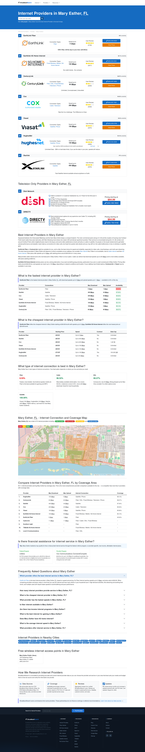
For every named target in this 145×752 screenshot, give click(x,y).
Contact (108, 728)
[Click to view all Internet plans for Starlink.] (33, 165)
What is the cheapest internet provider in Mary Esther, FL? (43, 595)
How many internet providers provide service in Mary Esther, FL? (46, 590)
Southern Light (28, 524)
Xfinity (76, 725)
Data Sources (94, 730)
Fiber (55, 44)
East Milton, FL (51, 642)
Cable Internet (63, 730)
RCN (76, 741)
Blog (92, 722)
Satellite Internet (64, 738)
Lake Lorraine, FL (67, 640)
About (107, 722)
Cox (20, 296)
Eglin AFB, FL (76, 640)
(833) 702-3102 (112, 222)
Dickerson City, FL (77, 642)
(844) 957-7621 (112, 102)
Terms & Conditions (34, 736)
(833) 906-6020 (112, 41)
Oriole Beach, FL (94, 642)
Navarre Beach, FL (121, 640)
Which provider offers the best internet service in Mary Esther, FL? (46, 575)
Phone (59, 86)
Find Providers (79, 710)
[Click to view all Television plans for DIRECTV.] (33, 220)
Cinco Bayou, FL (41, 640)
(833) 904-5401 (112, 61)
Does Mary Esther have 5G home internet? (37, 618)
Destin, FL (98, 640)
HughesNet (22, 306)
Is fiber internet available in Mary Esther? (36, 604)
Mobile (59, 63)
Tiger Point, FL (59, 642)
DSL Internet (63, 733)
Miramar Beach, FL (23, 642)
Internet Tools (94, 725)
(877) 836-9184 (112, 162)
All (31, 426)
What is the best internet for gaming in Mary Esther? (41, 614)
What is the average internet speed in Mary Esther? (40, 623)
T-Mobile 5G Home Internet (31, 527)
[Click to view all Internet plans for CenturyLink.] (33, 83)
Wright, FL (33, 640)
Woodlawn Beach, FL (34, 642)
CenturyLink (23, 309)
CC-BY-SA (114, 474)
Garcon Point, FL (104, 642)
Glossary (93, 728)
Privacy (27, 736)
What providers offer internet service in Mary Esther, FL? (43, 628)
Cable (51, 106)
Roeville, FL (112, 642)
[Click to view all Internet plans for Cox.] (33, 104)
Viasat (21, 299)
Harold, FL (43, 642)
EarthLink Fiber (24, 289)
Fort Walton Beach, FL (24, 640)
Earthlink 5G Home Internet (27, 303)
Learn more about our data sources (111, 701)
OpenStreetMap (103, 474)
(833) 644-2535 (112, 142)
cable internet (112, 251)
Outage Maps (94, 733)
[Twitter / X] (110, 735)
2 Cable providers (70, 421)
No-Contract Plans (64, 741)
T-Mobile (77, 738)
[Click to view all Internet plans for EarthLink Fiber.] (33, 43)
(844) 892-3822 (112, 203)
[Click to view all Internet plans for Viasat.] (33, 125)
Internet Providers (64, 722)
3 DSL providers (80, 421)
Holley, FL (112, 640)
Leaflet (92, 474)
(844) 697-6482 (112, 81)
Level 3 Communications (31, 531)
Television (53, 86)
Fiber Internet (63, 725)
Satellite (52, 127)
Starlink (21, 292)
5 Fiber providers (60, 421)
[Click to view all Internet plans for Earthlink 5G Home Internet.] (33, 63)
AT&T (76, 728)
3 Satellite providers (93, 421)
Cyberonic (26, 521)
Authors (108, 725)
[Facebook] (107, 735)
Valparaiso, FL (84, 640)
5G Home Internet (57, 64)
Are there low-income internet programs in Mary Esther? (42, 609)
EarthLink (77, 722)
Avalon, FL (118, 642)
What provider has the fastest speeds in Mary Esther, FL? (43, 600)
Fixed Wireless (51, 63)
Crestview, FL (68, 642)
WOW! (76, 744)
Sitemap (93, 736)
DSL (52, 84)
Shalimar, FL (58, 640)
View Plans (111, 45)
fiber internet (83, 251)
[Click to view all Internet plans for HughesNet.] (33, 142)
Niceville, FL (106, 640)
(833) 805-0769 (112, 123)
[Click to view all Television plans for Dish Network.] (33, 200)
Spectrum (77, 730)
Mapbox (122, 474)
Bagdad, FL (86, 642)
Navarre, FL (92, 640)
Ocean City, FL (50, 640)
